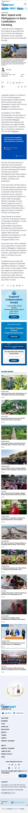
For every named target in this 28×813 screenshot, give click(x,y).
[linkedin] (13, 82)
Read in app (5, 1)
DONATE (14, 317)
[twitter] (10, 82)
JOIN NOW (14, 336)
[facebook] (7, 82)
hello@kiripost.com (8, 793)
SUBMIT (14, 360)
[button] (18, 86)
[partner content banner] (14, 147)
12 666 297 (10, 790)
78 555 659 (19, 790)
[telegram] (17, 83)
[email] (20, 83)
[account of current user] (25, 8)
